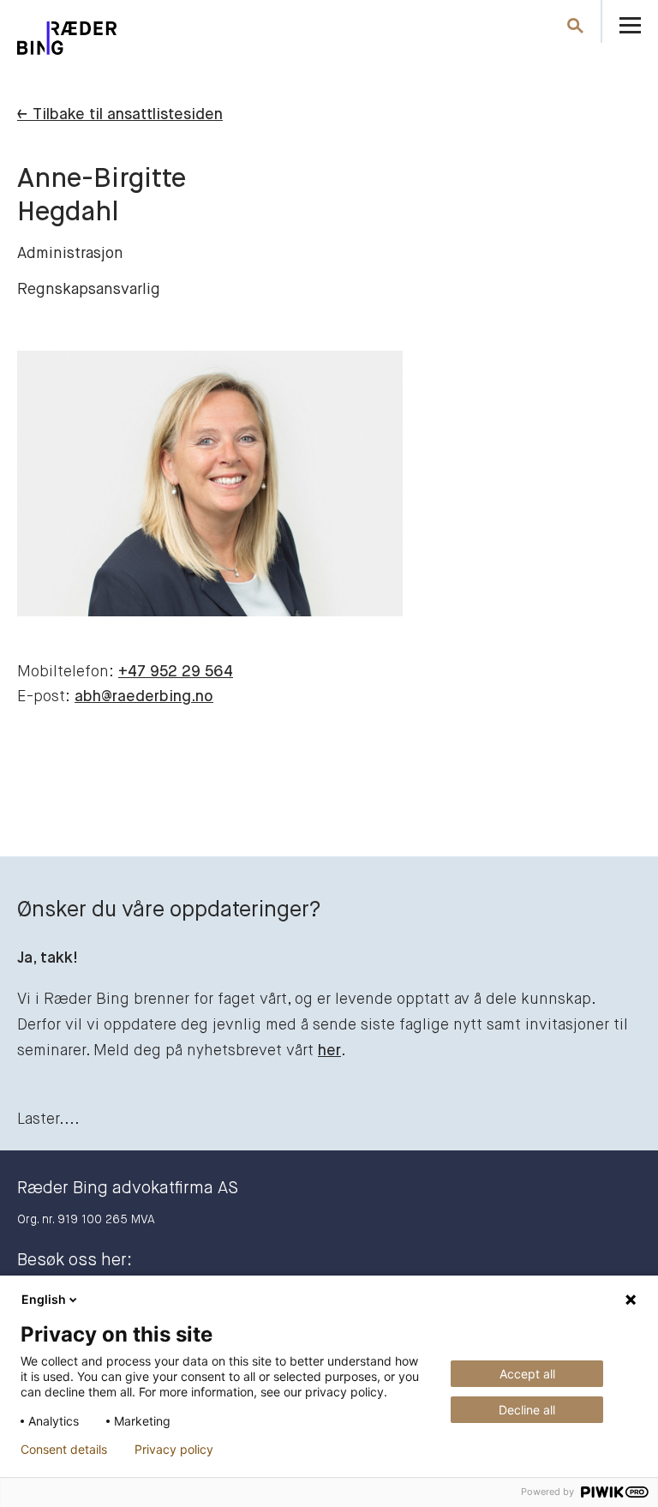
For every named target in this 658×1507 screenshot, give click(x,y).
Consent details (64, 1449)
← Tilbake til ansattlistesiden (120, 115)
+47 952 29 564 (175, 672)
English (43, 1299)
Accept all (527, 1373)
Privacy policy (174, 1449)
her (329, 1051)
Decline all (527, 1409)
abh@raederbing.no (144, 697)
